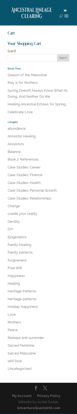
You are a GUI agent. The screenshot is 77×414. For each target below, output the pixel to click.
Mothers (14, 322)
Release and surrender (26, 338)
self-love (15, 361)
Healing (14, 283)
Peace (13, 330)
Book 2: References (23, 159)
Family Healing (19, 245)
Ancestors (16, 144)
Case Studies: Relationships (29, 198)
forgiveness (17, 260)
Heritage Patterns (22, 291)
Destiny (14, 221)
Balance (14, 152)
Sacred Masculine (22, 353)
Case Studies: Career (24, 167)
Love (12, 314)
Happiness (16, 276)
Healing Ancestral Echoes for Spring (37, 104)
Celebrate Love (20, 112)
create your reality (22, 214)
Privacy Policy (48, 396)
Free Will (15, 268)
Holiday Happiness (23, 307)
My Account (22, 396)
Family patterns (20, 252)
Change (14, 206)
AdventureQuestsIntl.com (38, 408)
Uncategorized (19, 369)
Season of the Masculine (27, 75)
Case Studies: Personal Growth (32, 190)
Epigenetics (17, 237)
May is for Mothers (23, 83)
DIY (10, 229)
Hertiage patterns (22, 299)
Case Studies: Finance (25, 175)
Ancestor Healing (22, 136)
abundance (17, 128)
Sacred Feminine (21, 345)
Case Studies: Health (24, 183)
